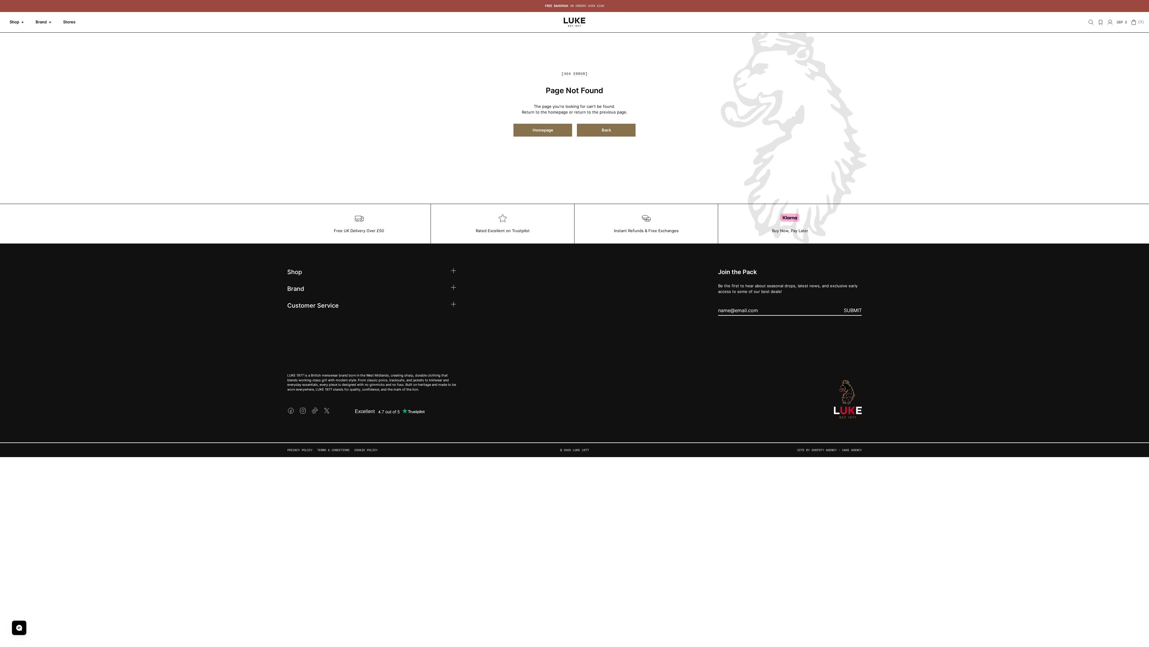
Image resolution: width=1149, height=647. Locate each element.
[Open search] (1091, 22)
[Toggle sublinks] (453, 271)
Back (606, 130)
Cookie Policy (366, 450)
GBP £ (1122, 22)
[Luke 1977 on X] (326, 410)
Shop (17, 22)
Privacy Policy (299, 450)
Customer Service (313, 305)
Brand (43, 22)
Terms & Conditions (333, 450)
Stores (69, 22)
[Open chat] (19, 628)
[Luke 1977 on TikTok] (314, 410)
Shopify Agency (824, 450)
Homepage (543, 130)
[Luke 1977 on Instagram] (302, 410)
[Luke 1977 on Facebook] (290, 410)
